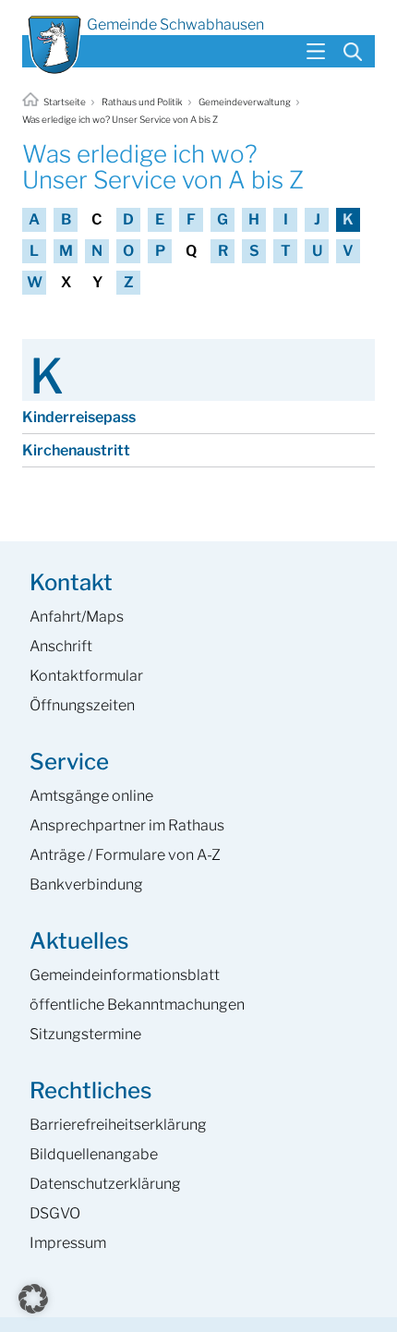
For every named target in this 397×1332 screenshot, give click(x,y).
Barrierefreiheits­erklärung (118, 1124)
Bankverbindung (86, 884)
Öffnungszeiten (82, 705)
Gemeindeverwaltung (244, 101)
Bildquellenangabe (94, 1154)
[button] (33, 1298)
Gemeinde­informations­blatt (125, 975)
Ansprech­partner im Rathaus (127, 825)
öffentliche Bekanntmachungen (137, 1004)
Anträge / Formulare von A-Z (125, 855)
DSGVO (55, 1213)
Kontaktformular (86, 675)
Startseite (65, 101)
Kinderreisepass (79, 417)
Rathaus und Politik (142, 101)
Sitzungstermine (85, 1034)
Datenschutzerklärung (105, 1184)
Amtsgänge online (91, 796)
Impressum (68, 1243)
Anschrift (61, 646)
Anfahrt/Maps (77, 616)
